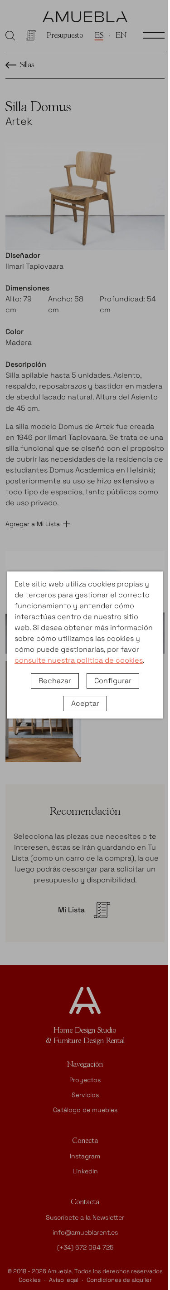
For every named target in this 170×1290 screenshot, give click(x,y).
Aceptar (85, 703)
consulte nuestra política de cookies (79, 660)
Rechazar (55, 680)
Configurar (112, 680)
